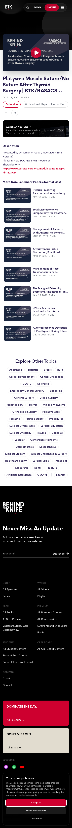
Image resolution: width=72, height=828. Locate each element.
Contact (7, 685)
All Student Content (14, 648)
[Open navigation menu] (62, 7)
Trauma (41, 432)
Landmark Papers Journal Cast (47, 104)
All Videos (43, 589)
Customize (36, 818)
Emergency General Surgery (27, 390)
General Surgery (24, 397)
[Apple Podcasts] (6, 767)
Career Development (21, 376)
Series (6, 596)
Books (41, 632)
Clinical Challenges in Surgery (49, 453)
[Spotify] (14, 767)
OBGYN (42, 474)
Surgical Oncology (20, 432)
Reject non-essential (36, 810)
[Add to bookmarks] (6, 113)
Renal (37, 467)
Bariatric (33, 369)
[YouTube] (22, 767)
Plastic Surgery (34, 418)
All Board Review (47, 619)
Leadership (22, 467)
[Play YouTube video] (36, 52)
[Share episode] (14, 113)
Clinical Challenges (51, 376)
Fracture (52, 467)
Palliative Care (51, 411)
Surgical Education (52, 425)
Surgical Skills (40, 460)
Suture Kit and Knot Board (52, 625)
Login (37, 7)
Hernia (33, 404)
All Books (8, 612)
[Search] (27, 7)
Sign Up (51, 7)
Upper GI (57, 432)
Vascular (20, 439)
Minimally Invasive (54, 404)
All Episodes (10, 589)
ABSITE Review (12, 619)
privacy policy (32, 792)
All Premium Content (49, 612)
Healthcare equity (16, 460)
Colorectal (43, 383)
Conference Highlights (44, 439)
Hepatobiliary (15, 404)
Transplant (60, 460)
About (6, 678)
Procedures (56, 418)
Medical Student (15, 453)
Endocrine (12, 104)
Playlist (41, 596)
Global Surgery (49, 397)
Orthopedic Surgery (24, 411)
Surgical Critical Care (22, 425)
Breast (48, 369)
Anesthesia (15, 369)
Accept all (36, 802)
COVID (27, 383)
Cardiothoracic (25, 446)
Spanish (60, 474)
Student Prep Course (15, 655)
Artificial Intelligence (19, 474)
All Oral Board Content (50, 648)
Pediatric (14, 418)
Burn (60, 369)
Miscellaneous (47, 446)
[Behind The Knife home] (8, 7)
